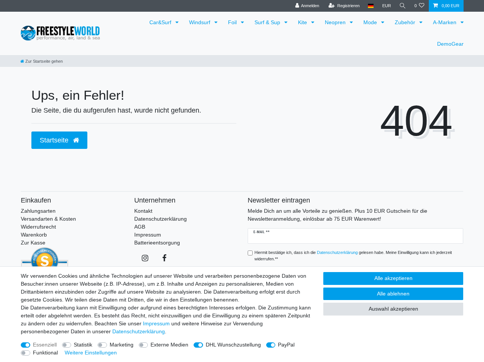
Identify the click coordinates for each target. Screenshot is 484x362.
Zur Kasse (33, 243)
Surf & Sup (268, 22)
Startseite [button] (55, 140)
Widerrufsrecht (38, 227)
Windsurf (200, 22)
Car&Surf (161, 22)
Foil (233, 22)
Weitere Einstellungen (91, 353)
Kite (303, 22)
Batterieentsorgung (157, 243)
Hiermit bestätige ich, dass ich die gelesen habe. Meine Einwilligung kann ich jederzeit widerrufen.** (353, 255)
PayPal (286, 345)
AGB (139, 227)
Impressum (147, 235)
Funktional (45, 353)
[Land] (371, 6)
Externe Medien (169, 345)
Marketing (121, 345)
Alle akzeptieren (393, 278)
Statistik (83, 345)
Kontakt (143, 211)
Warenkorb (34, 235)
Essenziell (45, 345)
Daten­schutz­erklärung (138, 331)
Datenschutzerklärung (160, 219)
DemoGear (450, 44)
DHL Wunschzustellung (233, 345)
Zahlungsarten (38, 211)
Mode (371, 22)
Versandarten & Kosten (48, 219)
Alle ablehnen (393, 294)
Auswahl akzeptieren (393, 309)
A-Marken (445, 22)
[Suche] (402, 6)
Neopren (336, 22)
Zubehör (406, 22)
